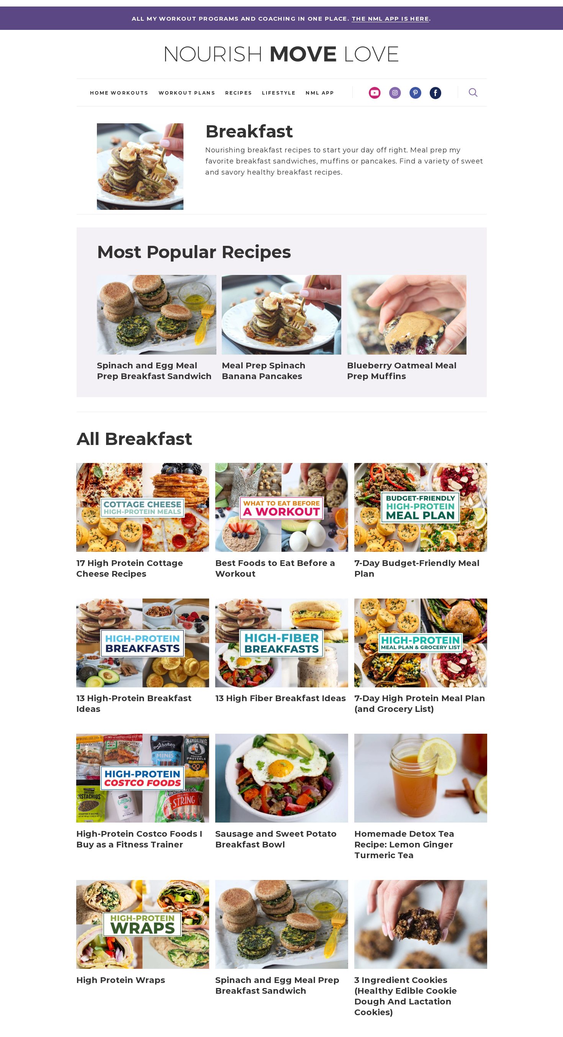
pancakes (378, 161)
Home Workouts (119, 93)
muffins (334, 161)
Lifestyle (279, 93)
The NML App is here (390, 18)
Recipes (238, 93)
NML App (320, 93)
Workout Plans (187, 93)
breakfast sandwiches (276, 161)
